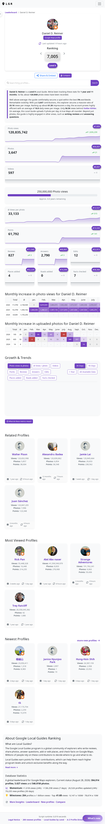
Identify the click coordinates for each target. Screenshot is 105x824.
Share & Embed (47, 75)
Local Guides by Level (54, 819)
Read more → (11, 767)
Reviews (23, 372)
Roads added (31, 378)
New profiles (47, 802)
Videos (55, 365)
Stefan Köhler (90, 108)
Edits (47, 372)
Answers (36, 372)
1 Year (72, 372)
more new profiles (87, 640)
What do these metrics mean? (19, 421)
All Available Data (88, 372)
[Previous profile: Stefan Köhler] (41, 53)
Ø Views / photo (40, 365)
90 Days (92, 365)
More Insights (17, 802)
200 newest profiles (32, 819)
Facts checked (48, 378)
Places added (15, 378)
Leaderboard (11, 12)
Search (94, 83)
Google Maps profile (52, 38)
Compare (60, 802)
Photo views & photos (19, 365)
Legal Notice (14, 819)
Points (12, 372)
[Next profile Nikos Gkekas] (64, 53)
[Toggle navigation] (99, 4)
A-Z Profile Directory (76, 819)
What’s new (93, 818)
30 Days (80, 365)
